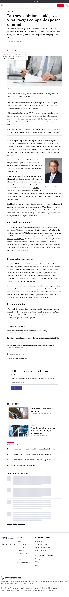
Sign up (16, 387)
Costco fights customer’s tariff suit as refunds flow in (33, 449)
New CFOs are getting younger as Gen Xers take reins (32, 454)
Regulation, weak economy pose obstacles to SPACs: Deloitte (30, 345)
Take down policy (25, 590)
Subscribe (60, 5)
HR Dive (37, 565)
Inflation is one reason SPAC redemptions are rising (27, 331)
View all (9, 524)
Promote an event (40, 550)
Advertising (38, 541)
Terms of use (15, 590)
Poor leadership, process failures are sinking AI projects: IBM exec (43, 431)
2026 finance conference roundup (42, 410)
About (19, 541)
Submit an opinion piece (42, 547)
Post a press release (19, 524)
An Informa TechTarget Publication (35, 1)
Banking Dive (39, 559)
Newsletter (20, 550)
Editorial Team (21, 544)
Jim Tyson (11, 340)
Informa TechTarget (32, 581)
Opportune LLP (12, 96)
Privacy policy (5, 590)
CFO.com (38, 562)
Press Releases (22, 559)
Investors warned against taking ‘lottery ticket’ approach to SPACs (33, 338)
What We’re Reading (23, 562)
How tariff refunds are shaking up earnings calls (31, 460)
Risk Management (21, 358)
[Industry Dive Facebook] (6, 544)
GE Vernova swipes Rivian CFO (23, 465)
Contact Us (20, 547)
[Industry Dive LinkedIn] (3, 544)
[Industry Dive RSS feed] (14, 544)
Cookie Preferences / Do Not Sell (43, 590)
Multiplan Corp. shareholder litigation (25, 140)
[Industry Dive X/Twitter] (10, 544)
